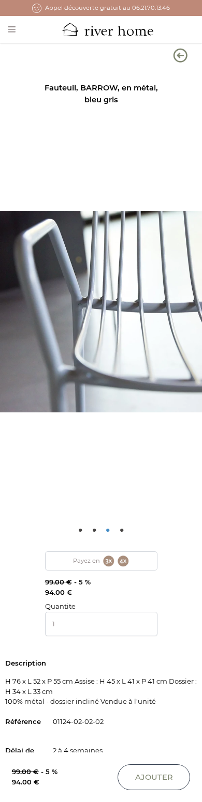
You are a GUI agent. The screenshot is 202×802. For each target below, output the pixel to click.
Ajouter (154, 777)
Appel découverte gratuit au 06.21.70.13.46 (107, 7)
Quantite (60, 606)
